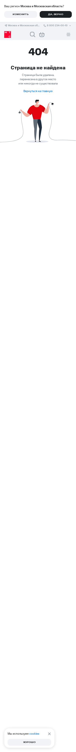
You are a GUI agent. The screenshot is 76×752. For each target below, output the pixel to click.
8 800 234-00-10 (57, 25)
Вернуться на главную (38, 91)
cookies (34, 734)
